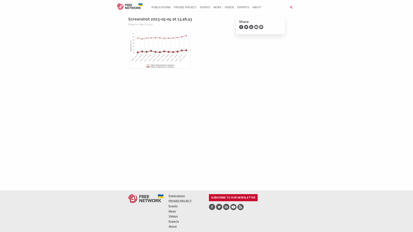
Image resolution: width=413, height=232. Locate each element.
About (257, 7)
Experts (243, 7)
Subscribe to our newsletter (233, 197)
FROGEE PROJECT (185, 7)
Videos (229, 7)
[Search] (291, 7)
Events (205, 7)
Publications (161, 7)
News (217, 7)
